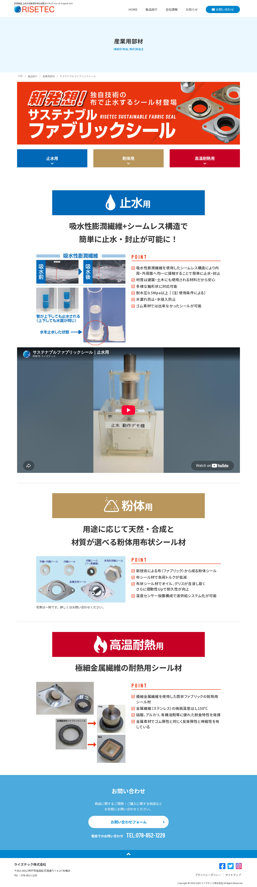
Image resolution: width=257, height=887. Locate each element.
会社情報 (172, 9)
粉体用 (128, 158)
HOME (133, 9)
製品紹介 (152, 9)
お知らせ (192, 9)
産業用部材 (49, 76)
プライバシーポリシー (208, 875)
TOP (20, 76)
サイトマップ (233, 875)
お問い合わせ (225, 9)
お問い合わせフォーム (129, 821)
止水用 (52, 158)
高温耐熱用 (205, 158)
